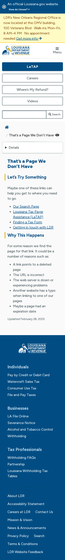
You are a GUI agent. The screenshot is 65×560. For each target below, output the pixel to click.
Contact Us (44, 512)
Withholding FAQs (21, 457)
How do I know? (18, 9)
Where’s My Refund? (32, 89)
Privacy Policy (18, 536)
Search (55, 114)
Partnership (16, 464)
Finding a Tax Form (27, 222)
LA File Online (18, 416)
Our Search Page (26, 206)
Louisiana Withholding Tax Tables (27, 473)
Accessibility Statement (25, 504)
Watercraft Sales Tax (23, 381)
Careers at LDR (18, 512)
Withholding (16, 436)
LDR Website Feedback (25, 552)
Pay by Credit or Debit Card (28, 375)
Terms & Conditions (22, 544)
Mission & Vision (19, 520)
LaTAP (32, 67)
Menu (57, 52)
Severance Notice (21, 423)
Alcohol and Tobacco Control (30, 429)
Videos (32, 101)
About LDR (15, 496)
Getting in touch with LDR (33, 227)
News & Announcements (26, 528)
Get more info (27, 38)
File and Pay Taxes (21, 395)
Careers (32, 78)
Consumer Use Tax (21, 388)
